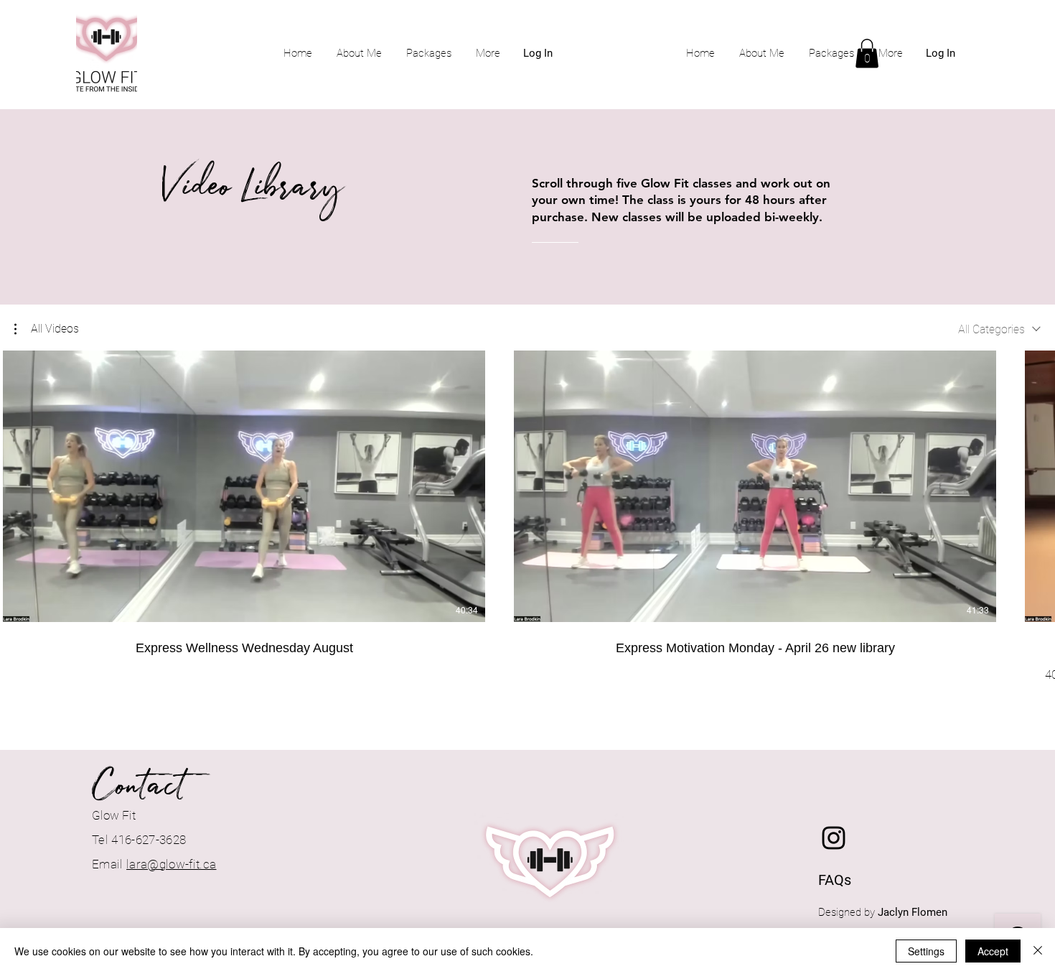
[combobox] (999, 329)
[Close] (1037, 951)
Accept (992, 951)
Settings (926, 951)
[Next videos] (1035, 483)
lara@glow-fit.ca (171, 864)
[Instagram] (833, 837)
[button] (867, 53)
